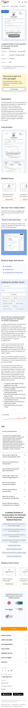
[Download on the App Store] (6, 694)
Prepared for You (7, 653)
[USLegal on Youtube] (11, 670)
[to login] (22, 2)
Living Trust (4, 300)
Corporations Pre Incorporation (14, 272)
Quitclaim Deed (5, 306)
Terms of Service (14, 704)
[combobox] (14, 286)
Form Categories (6, 640)
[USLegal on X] (2, 670)
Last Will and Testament (7, 303)
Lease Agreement (6, 298)
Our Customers (6, 658)
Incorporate (8, 266)
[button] (25, 2)
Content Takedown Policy (6, 706)
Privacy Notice (22, 704)
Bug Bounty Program (17, 706)
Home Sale (13, 300)
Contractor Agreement (20, 309)
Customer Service (7, 644)
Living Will (15, 298)
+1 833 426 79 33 (6, 677)
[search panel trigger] (19, 2)
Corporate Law (9, 269)
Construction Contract (7, 309)
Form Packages (6, 635)
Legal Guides (5, 649)
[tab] (11, 220)
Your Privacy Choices (5, 704)
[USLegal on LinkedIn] (8, 670)
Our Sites (4, 662)
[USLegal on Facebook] (5, 670)
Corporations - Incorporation (17, 51)
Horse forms (15, 306)
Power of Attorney (20, 303)
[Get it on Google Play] (18, 694)
